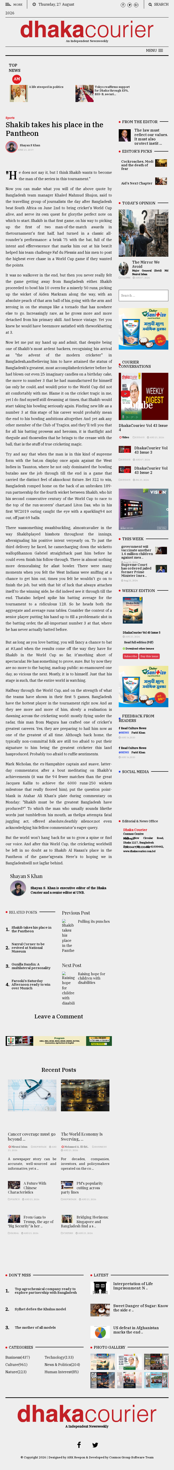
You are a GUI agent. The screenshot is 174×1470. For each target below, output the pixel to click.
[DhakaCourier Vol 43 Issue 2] (102, 1385)
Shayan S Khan (30, 145)
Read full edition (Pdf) (138, 642)
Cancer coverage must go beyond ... (32, 1136)
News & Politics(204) (62, 1364)
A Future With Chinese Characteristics (27, 1187)
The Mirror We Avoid (146, 264)
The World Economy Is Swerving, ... (82, 1136)
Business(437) (17, 1357)
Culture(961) (16, 1364)
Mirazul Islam (19, 1146)
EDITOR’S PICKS (137, 151)
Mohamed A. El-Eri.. (76, 1146)
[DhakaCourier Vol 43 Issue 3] (156, 1366)
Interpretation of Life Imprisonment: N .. (133, 1285)
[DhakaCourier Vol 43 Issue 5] (102, 1366)
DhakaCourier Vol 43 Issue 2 (151, 470)
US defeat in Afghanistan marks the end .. (136, 1330)
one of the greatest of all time (34, 735)
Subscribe (130, 656)
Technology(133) (59, 1357)
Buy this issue (149, 656)
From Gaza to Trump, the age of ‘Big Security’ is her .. (30, 1221)
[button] (154, 50)
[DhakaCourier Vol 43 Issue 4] (129, 1366)
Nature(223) (16, 1372)
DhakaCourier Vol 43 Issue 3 (151, 450)
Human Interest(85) (62, 1372)
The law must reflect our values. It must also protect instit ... (151, 137)
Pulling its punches (94, 921)
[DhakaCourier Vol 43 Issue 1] (129, 1385)
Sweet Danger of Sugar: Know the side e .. (140, 1307)
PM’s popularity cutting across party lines (82, 1187)
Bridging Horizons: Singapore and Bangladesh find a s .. (85, 1221)
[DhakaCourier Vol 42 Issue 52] (156, 1385)
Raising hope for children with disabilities (91, 978)
